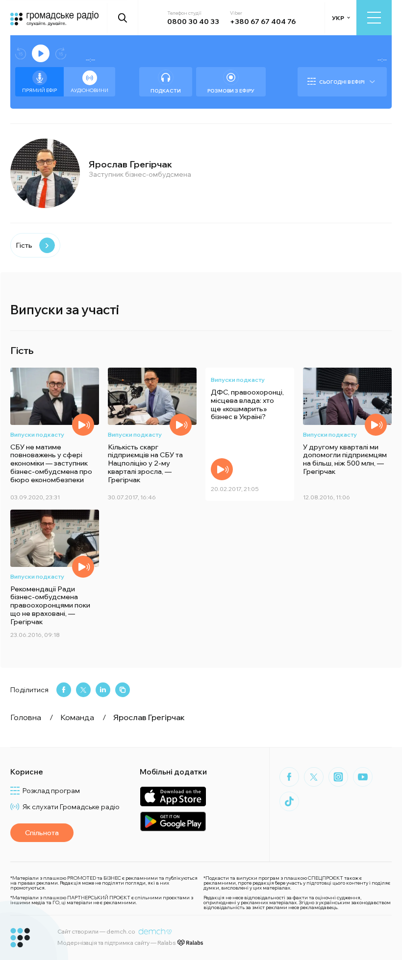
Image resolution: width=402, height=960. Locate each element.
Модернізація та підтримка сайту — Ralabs (116, 942)
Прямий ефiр (39, 90)
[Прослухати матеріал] (83, 425)
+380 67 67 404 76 (263, 21)
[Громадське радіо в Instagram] (338, 777)
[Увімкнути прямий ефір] (41, 53)
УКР (338, 18)
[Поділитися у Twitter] (83, 689)
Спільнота (42, 832)
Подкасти (166, 91)
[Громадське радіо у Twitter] (314, 777)
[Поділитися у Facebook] (63, 689)
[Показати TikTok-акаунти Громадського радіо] (289, 801)
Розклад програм (51, 790)
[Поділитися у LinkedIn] (103, 689)
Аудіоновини (89, 90)
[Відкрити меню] (374, 17)
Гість (24, 245)
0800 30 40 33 (193, 21)
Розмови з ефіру (230, 91)
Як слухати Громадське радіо (71, 806)
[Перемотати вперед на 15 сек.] (60, 53)
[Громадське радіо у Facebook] (289, 777)
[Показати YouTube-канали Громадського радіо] (363, 777)
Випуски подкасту (37, 434)
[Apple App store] (173, 796)
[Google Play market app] (173, 821)
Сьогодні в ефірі (342, 82)
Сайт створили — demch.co (96, 931)
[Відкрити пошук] (122, 17)
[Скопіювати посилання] (122, 689)
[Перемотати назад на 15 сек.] (20, 53)
